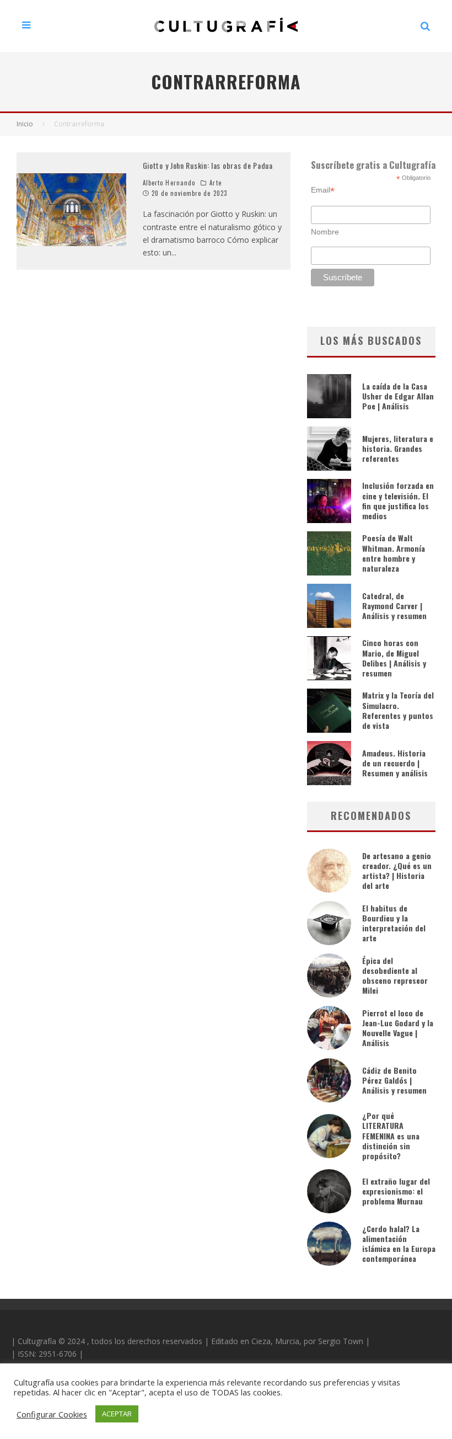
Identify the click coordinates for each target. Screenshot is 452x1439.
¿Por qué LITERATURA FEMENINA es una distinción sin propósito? (390, 1135)
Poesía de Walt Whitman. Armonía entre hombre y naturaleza (393, 553)
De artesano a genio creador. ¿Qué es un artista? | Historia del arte (397, 871)
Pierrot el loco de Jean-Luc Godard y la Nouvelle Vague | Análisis (397, 1028)
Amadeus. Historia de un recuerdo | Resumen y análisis (395, 763)
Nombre (325, 231)
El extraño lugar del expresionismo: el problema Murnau (396, 1191)
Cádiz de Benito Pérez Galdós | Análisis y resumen (394, 1080)
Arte (215, 182)
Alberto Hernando (169, 182)
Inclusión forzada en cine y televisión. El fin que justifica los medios (398, 500)
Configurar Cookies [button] (52, 1414)
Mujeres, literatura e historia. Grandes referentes (397, 448)
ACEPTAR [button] (117, 1414)
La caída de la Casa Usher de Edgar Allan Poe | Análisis (398, 396)
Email (323, 190)
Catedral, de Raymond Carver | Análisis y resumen (394, 605)
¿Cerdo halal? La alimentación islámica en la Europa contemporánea (398, 1244)
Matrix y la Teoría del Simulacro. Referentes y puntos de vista (398, 710)
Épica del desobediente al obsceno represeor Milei (395, 975)
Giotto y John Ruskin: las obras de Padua (208, 165)
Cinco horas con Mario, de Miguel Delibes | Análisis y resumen (394, 658)
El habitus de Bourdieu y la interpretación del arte (394, 923)
